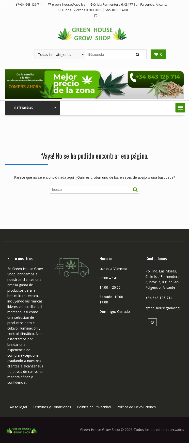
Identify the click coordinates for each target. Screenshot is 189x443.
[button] (180, 107)
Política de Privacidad (94, 407)
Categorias (23, 107)
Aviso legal (18, 407)
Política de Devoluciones (136, 407)
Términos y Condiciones (52, 407)
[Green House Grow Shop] (94, 97)
